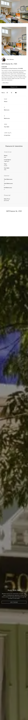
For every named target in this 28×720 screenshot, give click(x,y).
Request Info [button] (14, 87)
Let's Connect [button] (14, 602)
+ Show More (5, 82)
